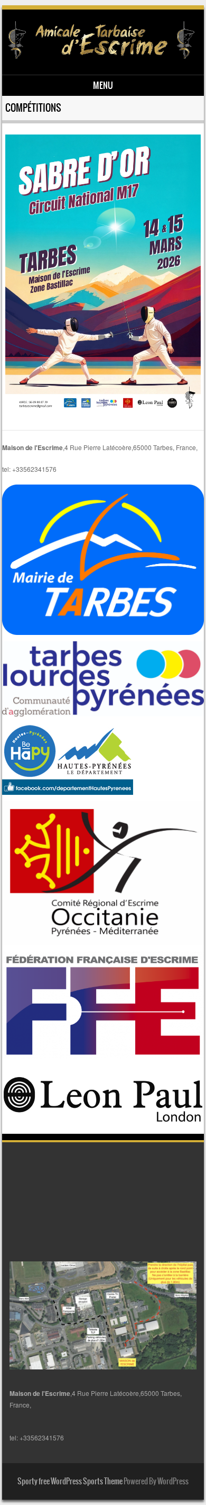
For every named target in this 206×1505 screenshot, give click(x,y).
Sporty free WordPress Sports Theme (70, 1481)
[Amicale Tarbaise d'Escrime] (101, 56)
